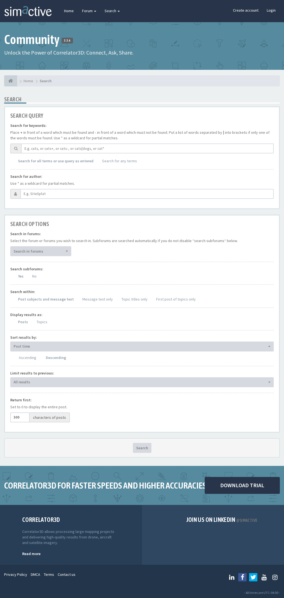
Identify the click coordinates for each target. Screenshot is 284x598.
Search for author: (26, 176)
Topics (42, 321)
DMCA (35, 574)
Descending (56, 357)
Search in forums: (25, 233)
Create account (245, 10)
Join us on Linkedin (222, 519)
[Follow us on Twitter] (253, 577)
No (34, 276)
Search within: (22, 291)
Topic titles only (134, 299)
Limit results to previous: (32, 373)
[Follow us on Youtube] (264, 577)
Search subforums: (26, 268)
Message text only (97, 299)
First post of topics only (176, 299)
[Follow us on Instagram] (275, 577)
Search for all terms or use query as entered (55, 160)
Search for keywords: (28, 125)
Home (69, 10)
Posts (23, 321)
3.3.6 (67, 40)
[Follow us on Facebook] (242, 577)
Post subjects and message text (46, 299)
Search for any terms (119, 160)
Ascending (27, 357)
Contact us (66, 574)
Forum (87, 10)
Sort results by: (23, 337)
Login (271, 10)
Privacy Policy (15, 574)
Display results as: (26, 314)
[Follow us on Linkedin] (231, 577)
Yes (21, 276)
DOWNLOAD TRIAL (242, 485)
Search (111, 10)
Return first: (21, 399)
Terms (49, 574)
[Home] (10, 80)
